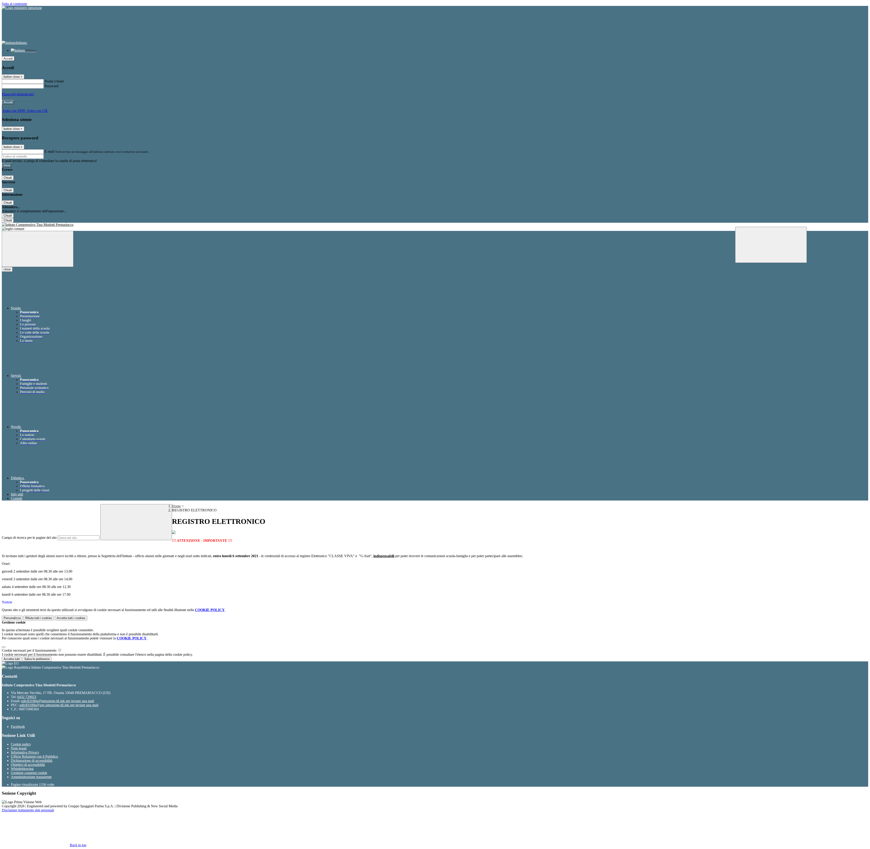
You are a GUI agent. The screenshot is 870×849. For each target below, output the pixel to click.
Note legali (19, 748)
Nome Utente (54, 81)
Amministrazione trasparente (31, 777)
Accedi (8, 58)
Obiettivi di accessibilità (28, 765)
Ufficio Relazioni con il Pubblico (34, 756)
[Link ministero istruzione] (22, 8)
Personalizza (12, 618)
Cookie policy (21, 744)
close (7, 269)
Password (51, 86)
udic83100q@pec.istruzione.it (58, 705)
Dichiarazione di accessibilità (31, 760)
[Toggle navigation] (37, 249)
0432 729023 (26, 697)
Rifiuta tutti (38, 618)
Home (176, 506)
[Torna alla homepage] (435, 225)
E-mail (49, 151)
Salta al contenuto (14, 4)
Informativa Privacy (25, 752)
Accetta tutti (71, 618)
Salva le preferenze (37, 659)
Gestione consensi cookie (29, 773)
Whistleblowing (22, 769)
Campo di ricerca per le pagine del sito (29, 537)
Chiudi (8, 177)
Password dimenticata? (18, 94)
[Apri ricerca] (771, 245)
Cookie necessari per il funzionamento (29, 650)
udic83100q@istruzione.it (57, 701)
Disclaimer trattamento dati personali (28, 810)
